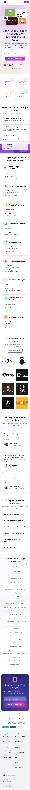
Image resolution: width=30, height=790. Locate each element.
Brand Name (7, 395)
